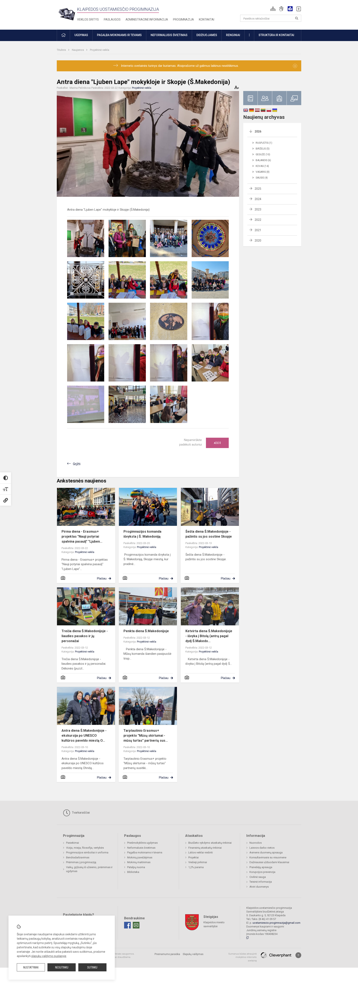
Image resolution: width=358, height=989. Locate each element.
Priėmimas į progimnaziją (81, 862)
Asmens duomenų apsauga (266, 852)
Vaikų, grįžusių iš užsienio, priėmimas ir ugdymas (89, 869)
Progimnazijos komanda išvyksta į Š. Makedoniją (142, 534)
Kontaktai (206, 19)
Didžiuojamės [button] (206, 35)
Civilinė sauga (257, 876)
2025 (258, 188)
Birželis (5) (263, 148)
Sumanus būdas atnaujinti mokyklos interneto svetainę (242, 957)
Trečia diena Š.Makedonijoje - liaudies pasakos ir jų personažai (85, 636)
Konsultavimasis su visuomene (267, 857)
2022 (258, 219)
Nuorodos (255, 842)
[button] (273, 8)
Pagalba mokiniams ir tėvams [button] (119, 35)
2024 (258, 199)
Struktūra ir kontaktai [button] (276, 35)
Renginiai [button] (233, 35)
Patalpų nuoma (136, 867)
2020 (258, 240)
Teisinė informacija (260, 881)
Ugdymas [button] (81, 35)
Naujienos (78, 49)
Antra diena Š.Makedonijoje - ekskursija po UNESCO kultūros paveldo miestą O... (84, 735)
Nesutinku (61, 967)
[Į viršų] (298, 955)
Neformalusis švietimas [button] (169, 35)
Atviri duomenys (259, 886)
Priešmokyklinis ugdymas (142, 842)
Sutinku (92, 967)
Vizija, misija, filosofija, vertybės (85, 847)
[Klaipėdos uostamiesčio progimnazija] (67, 14)
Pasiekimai (72, 842)
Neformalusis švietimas (141, 847)
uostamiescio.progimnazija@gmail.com (276, 922)
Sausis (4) (262, 177)
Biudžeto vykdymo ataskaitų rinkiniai (210, 842)
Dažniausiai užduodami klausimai (269, 862)
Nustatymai (31, 967)
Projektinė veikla (99, 49)
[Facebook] (127, 925)
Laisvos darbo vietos (262, 847)
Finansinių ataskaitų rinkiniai (205, 847)
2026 (258, 131)
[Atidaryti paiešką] (296, 18)
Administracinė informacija (147, 19)
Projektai (193, 857)
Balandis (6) (263, 160)
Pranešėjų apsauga (260, 867)
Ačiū (217, 443)
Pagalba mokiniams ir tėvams (144, 852)
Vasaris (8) (263, 171)
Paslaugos (112, 19)
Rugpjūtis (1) (264, 142)
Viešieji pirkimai (197, 862)
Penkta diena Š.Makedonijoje (146, 631)
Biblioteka (133, 872)
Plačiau (101, 578)
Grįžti (76, 464)
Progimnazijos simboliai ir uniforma (87, 852)
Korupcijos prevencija (262, 872)
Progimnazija (183, 19)
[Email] (136, 925)
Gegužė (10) (263, 154)
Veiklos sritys (88, 19)
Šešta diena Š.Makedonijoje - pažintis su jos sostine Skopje (208, 534)
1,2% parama (196, 867)
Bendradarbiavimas (77, 857)
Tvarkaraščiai (80, 812)
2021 (258, 230)
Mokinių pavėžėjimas (139, 857)
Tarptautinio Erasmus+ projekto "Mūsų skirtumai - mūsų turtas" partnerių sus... (145, 735)
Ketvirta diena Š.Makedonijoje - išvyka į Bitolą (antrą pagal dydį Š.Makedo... (208, 636)
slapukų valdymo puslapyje (48, 956)
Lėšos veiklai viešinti (200, 852)
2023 (258, 209)
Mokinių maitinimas (138, 862)
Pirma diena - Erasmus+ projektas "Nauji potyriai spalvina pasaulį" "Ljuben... (82, 536)
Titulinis (62, 49)
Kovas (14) (262, 166)
